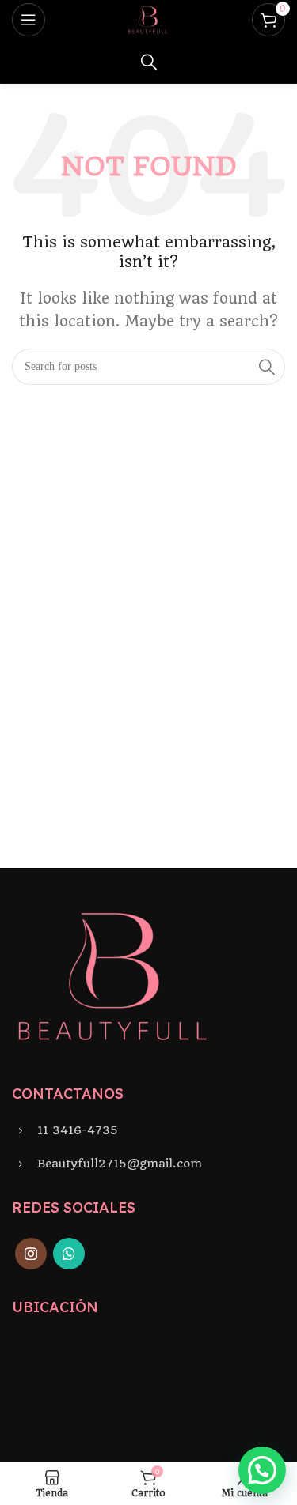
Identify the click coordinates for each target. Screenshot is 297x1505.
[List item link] (148, 1130)
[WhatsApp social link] (69, 1253)
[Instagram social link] (31, 1253)
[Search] (149, 61)
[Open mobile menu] (28, 20)
